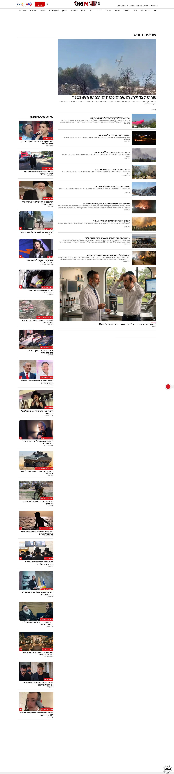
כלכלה (99, 10)
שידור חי (33, 10)
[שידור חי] (28, 4)
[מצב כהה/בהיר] (48, 4)
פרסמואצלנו (39, 4)
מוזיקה (83, 10)
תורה (135, 10)
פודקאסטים (54, 10)
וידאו (91, 10)
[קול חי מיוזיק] (20, 4)
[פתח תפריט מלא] (155, 11)
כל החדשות (144, 10)
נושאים (43, 10)
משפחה (74, 10)
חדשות (126, 10)
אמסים (117, 10)
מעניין (64, 10)
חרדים (108, 10)
